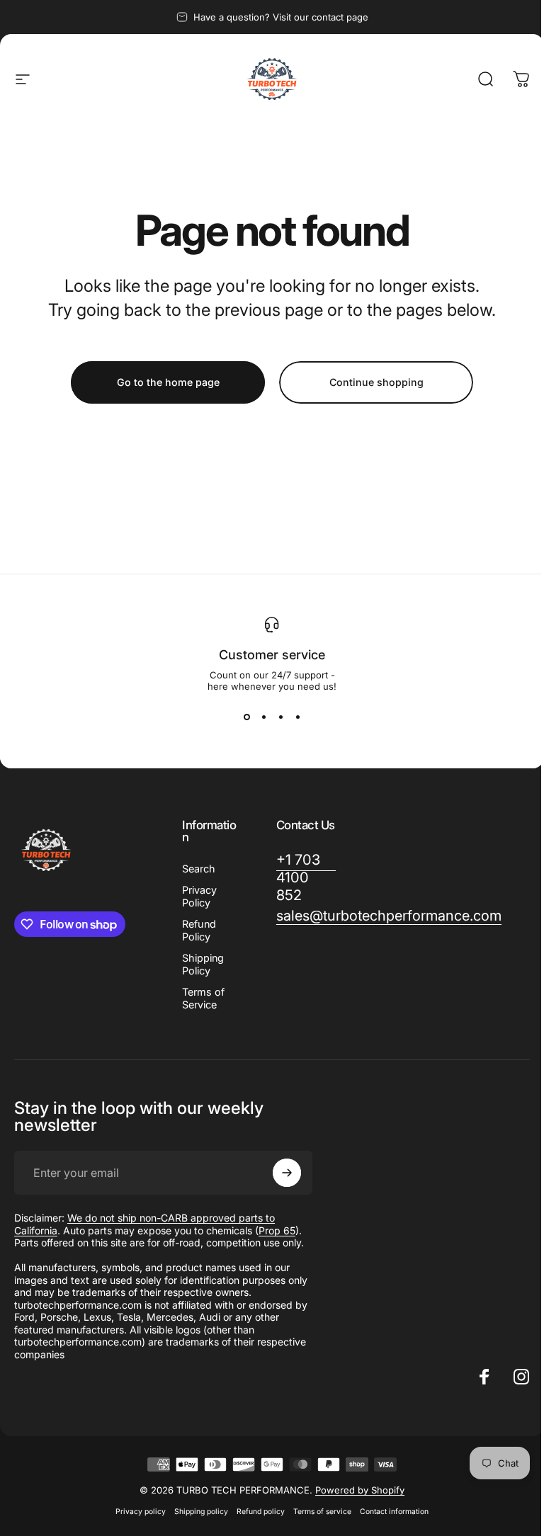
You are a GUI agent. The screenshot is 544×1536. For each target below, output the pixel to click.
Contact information (394, 1511)
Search (198, 869)
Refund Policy (199, 930)
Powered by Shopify (359, 1490)
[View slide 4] (297, 717)
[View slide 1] (246, 717)
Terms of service (322, 1511)
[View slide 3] (280, 717)
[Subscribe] (287, 1173)
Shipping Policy (203, 964)
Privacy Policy (199, 896)
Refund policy (261, 1511)
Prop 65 (277, 1230)
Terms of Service (203, 998)
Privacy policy (140, 1511)
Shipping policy (201, 1511)
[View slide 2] (263, 717)
